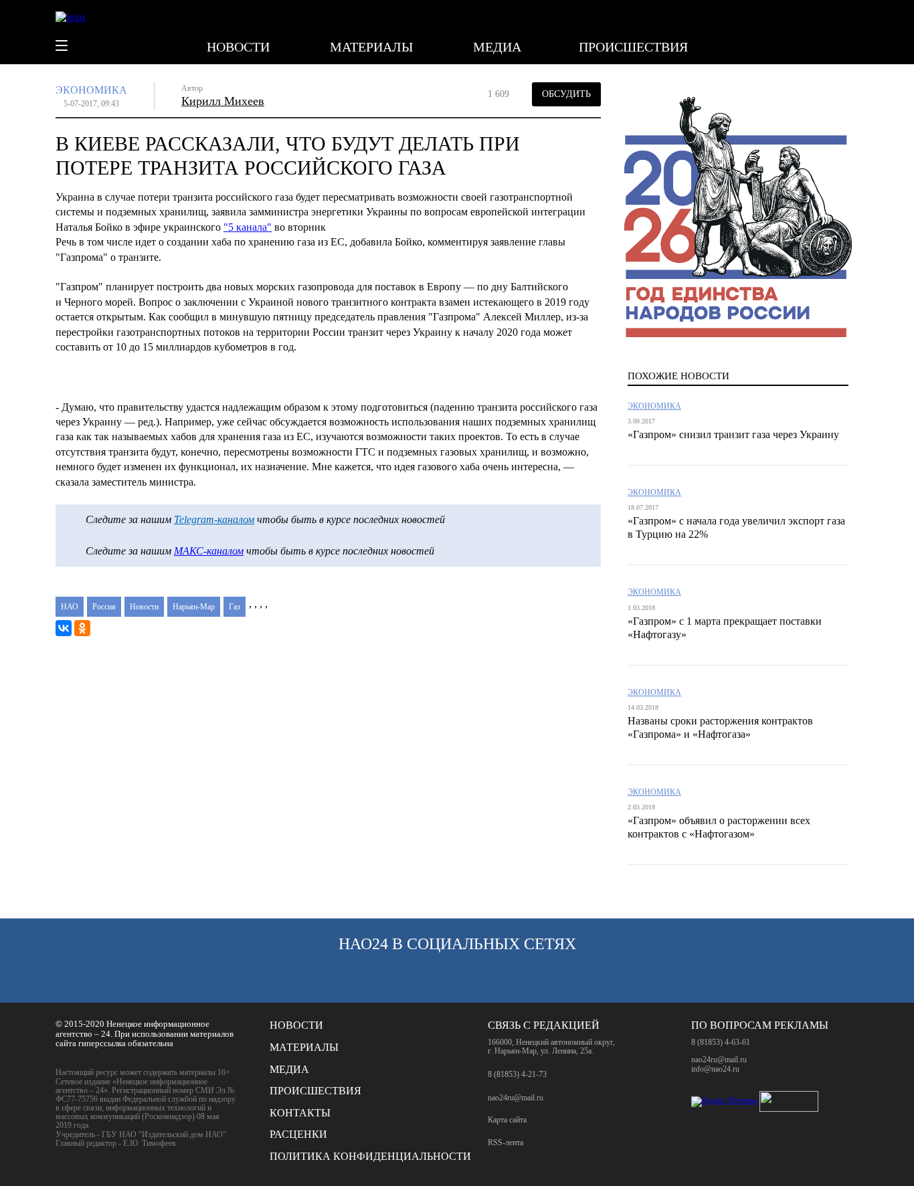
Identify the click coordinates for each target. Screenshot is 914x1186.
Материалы (371, 46)
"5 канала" (247, 227)
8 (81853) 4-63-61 (720, 1042)
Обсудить (566, 94)
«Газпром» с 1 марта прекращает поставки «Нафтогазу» (725, 627)
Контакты (300, 1112)
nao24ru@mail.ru (515, 1097)
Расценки (298, 1134)
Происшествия (633, 46)
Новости (238, 46)
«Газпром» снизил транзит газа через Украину (733, 434)
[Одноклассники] (82, 628)
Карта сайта (507, 1120)
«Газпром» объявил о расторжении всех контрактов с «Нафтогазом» (719, 827)
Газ (234, 606)
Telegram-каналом (214, 519)
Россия (104, 606)
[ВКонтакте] (64, 628)
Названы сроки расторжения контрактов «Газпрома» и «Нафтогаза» (720, 727)
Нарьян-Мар (194, 606)
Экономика (91, 90)
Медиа (497, 46)
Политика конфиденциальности (370, 1156)
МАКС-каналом (209, 551)
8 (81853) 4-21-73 (517, 1074)
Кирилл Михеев (222, 101)
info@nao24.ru (715, 1069)
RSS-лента (505, 1143)
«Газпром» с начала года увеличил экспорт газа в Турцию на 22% (736, 527)
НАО (69, 606)
